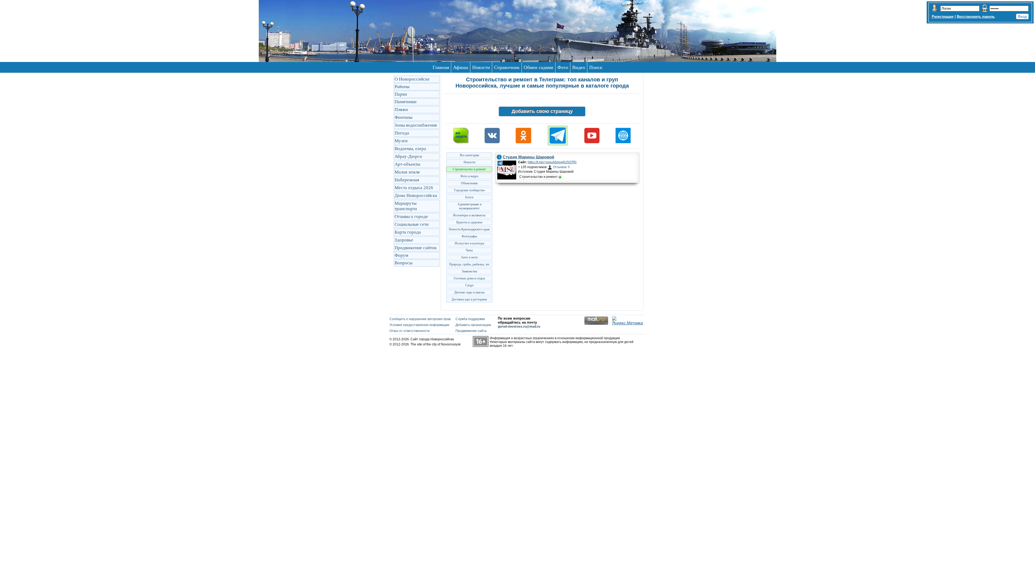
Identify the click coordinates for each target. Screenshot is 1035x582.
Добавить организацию (473, 325)
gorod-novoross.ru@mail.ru (519, 326)
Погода (402, 133)
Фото (562, 67)
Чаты (469, 250)
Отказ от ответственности (409, 331)
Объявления (469, 183)
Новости (481, 67)
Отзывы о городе (411, 216)
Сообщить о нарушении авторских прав (420, 319)
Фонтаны (403, 117)
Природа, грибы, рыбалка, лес (469, 264)
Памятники (405, 101)
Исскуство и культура (469, 243)
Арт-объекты (407, 164)
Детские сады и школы (469, 292)
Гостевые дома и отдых (469, 278)
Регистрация (943, 17)
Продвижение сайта (471, 331)
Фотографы (469, 236)
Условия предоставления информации (419, 325)
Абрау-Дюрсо (408, 156)
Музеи (401, 140)
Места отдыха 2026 (414, 187)
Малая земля (407, 172)
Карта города (408, 232)
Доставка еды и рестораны (469, 299)
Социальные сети (412, 224)
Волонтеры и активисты (469, 215)
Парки (401, 94)
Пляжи (401, 109)
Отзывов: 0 (561, 167)
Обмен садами (538, 67)
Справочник (507, 67)
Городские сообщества (469, 190)
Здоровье (404, 239)
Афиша (460, 67)
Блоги (469, 197)
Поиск (595, 67)
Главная (441, 67)
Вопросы (403, 262)
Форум (401, 255)
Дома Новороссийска (416, 195)
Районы (402, 86)
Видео (578, 67)
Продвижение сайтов (415, 247)
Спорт (469, 285)
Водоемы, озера (410, 148)
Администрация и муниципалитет (469, 206)
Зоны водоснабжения (416, 125)
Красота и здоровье (469, 222)
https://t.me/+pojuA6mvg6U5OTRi (552, 162)
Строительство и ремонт (469, 169)
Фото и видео (469, 176)
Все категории (469, 155)
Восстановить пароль (976, 17)
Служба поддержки (470, 319)
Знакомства (469, 271)
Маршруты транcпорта (406, 206)
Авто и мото (469, 257)
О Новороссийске (412, 79)
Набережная (407, 179)
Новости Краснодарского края (469, 229)
